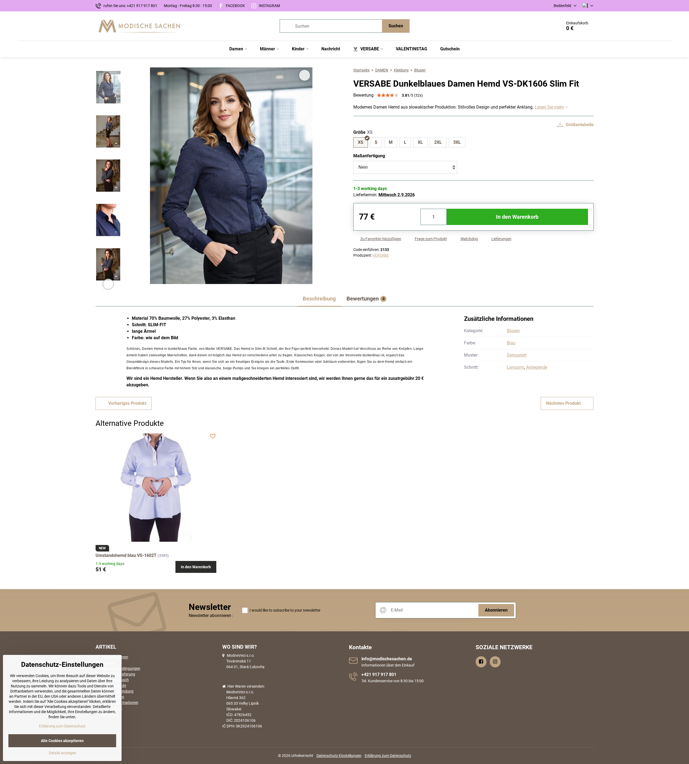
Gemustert (517, 355)
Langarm (515, 367)
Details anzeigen (62, 753)
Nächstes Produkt (563, 403)
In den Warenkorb (517, 217)
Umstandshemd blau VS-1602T (126, 555)
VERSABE (381, 255)
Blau (511, 342)
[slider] (388, 95)
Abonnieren (496, 610)
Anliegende (536, 367)
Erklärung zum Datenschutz (388, 755)
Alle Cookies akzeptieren (62, 741)
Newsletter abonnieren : (211, 615)
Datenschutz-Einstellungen (338, 755)
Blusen (513, 330)
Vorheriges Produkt (127, 403)
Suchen (395, 25)
